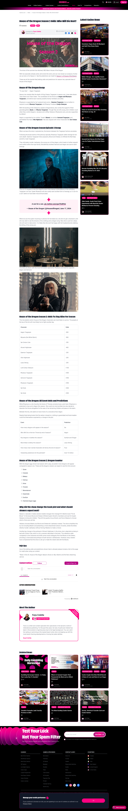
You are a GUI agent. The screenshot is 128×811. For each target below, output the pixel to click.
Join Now (98, 734)
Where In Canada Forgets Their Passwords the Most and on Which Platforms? (62, 677)
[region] (48, 580)
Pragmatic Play (46, 778)
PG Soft (45, 781)
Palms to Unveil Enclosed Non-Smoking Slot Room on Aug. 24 (94, 111)
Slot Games (45, 755)
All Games (45, 761)
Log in (68, 563)
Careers (67, 761)
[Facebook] (69, 33)
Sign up (73, 563)
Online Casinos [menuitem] (38, 5)
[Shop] (103, 2)
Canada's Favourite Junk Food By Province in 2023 (31, 711)
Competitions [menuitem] (87, 5)
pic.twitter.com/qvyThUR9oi (55, 204)
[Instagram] (70, 785)
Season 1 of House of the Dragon (67, 76)
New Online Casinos (25, 761)
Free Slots (45, 758)
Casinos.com (22, 12)
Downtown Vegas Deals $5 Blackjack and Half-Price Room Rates (93, 45)
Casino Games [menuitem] (49, 5)
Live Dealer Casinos (25, 767)
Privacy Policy (27, 804)
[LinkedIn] (66, 33)
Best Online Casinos (25, 755)
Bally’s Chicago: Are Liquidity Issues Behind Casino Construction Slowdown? (94, 78)
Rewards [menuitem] (96, 5)
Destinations (68, 772)
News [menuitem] (73, 5)
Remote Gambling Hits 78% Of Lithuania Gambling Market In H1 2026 (94, 169)
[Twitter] (72, 33)
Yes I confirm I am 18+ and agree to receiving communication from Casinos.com (81, 739)
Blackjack (45, 764)
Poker (44, 769)
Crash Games (46, 772)
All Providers (46, 775)
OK (93, 800)
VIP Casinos (23, 764)
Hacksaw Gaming (47, 783)
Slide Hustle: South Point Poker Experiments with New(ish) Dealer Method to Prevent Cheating (92, 203)
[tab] (24, 575)
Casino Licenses (24, 781)
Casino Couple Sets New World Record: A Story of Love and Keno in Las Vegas (94, 676)
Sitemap (67, 778)
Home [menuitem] (29, 5)
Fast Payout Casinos (25, 775)
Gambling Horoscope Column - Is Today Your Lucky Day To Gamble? (33, 676)
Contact (67, 758)
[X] (74, 785)
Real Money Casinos (25, 758)
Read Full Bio (27, 638)
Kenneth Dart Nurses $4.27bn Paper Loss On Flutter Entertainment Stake (93, 140)
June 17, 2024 (65, 208)
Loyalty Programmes (25, 772)
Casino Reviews (24, 778)
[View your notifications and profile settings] (76, 575)
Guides (67, 767)
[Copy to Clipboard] (75, 33)
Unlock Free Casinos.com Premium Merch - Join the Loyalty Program (49, 8)
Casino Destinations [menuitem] (62, 5)
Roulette (45, 767)
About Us (67, 755)
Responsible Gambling (70, 764)
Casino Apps (24, 769)
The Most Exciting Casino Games (61, 710)
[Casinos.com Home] (64, 2)
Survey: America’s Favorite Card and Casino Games (93, 711)
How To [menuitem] (80, 5)
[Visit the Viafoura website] (74, 598)
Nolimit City (46, 786)
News (29, 12)
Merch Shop (68, 781)
